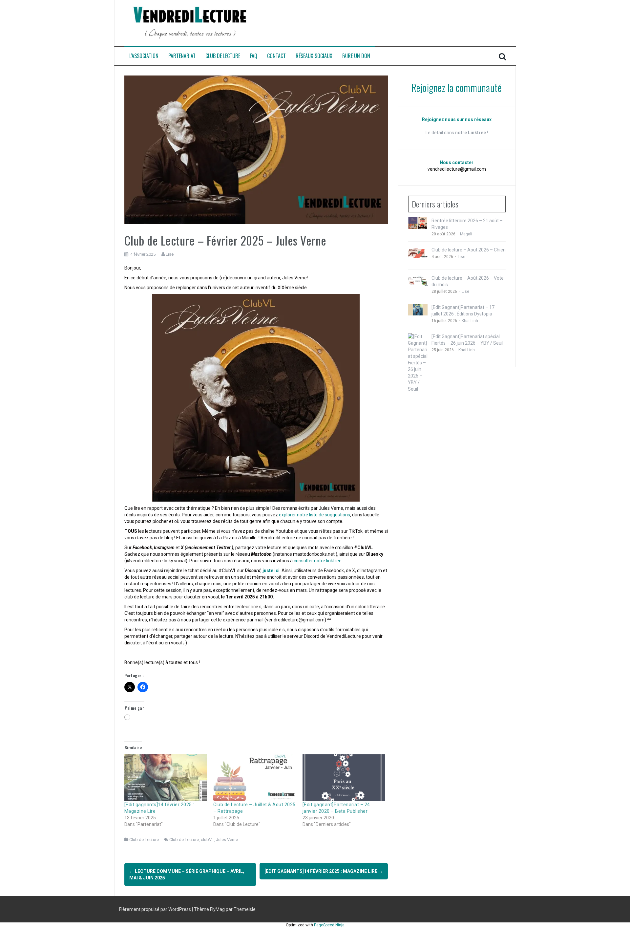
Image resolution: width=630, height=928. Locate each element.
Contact (276, 56)
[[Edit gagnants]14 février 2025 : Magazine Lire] (165, 778)
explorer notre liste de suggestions (314, 514)
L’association (143, 56)
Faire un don (356, 56)
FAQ (253, 56)
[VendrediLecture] (190, 22)
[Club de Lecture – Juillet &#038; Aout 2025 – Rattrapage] (254, 778)
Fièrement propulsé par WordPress (155, 909)
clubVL (207, 839)
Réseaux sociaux (314, 56)
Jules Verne (227, 839)
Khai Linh (470, 320)
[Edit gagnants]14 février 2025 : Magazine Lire (323, 871)
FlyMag (217, 909)
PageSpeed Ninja (329, 925)
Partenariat (182, 56)
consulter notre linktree (318, 560)
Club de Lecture (222, 56)
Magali (466, 234)
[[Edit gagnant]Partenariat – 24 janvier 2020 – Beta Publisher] (344, 778)
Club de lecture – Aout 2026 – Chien (468, 249)
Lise (170, 254)
